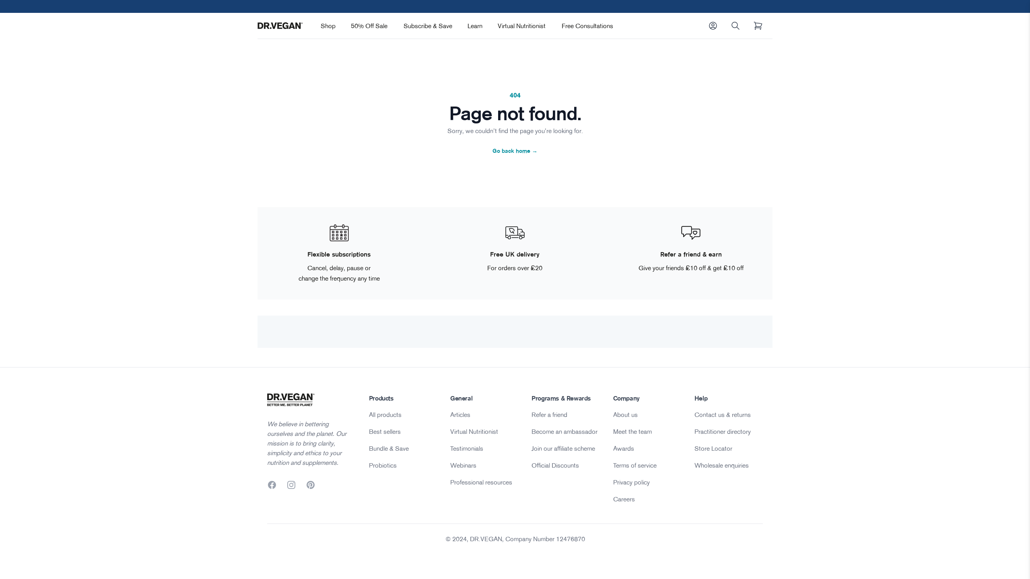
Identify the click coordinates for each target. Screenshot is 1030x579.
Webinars (463, 465)
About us (625, 415)
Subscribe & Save (428, 26)
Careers (624, 499)
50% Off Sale (369, 26)
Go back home (515, 150)
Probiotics (383, 465)
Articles (460, 415)
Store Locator (713, 448)
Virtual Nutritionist (522, 26)
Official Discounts (555, 465)
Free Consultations (587, 26)
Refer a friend (549, 415)
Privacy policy (631, 482)
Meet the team (632, 431)
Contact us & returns (722, 415)
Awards (623, 448)
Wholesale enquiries (721, 465)
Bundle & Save (389, 448)
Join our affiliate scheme (563, 448)
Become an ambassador (564, 431)
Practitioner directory (722, 431)
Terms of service (635, 465)
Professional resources (481, 482)
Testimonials (466, 448)
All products (385, 415)
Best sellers (385, 431)
